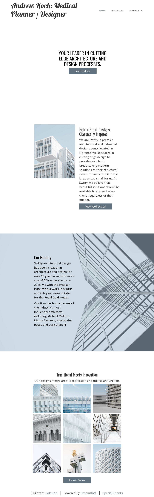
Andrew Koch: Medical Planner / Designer (44, 10)
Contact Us (135, 10)
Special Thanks (113, 493)
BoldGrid (51, 493)
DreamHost (88, 493)
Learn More (83, 71)
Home (102, 10)
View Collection (95, 206)
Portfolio (117, 10)
